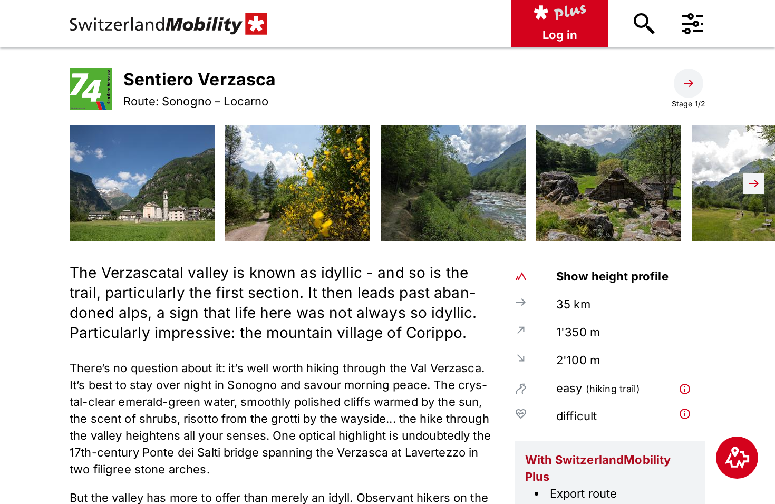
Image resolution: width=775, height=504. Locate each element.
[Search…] (644, 23)
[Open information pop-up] (690, 387)
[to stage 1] (688, 83)
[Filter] (692, 23)
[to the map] (737, 458)
